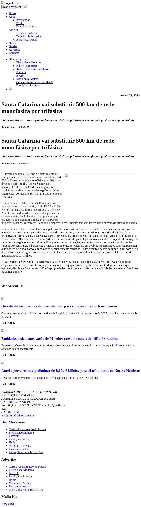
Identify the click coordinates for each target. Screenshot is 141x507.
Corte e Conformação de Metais (34, 82)
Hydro (20, 75)
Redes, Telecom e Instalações (33, 69)
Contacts (14, 52)
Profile (20, 23)
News (12, 43)
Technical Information (29, 36)
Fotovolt (21, 72)
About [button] (12, 16)
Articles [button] (13, 29)
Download (7, 503)
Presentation (23, 19)
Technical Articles (26, 33)
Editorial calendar (26, 26)
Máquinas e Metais (27, 78)
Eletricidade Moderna (28, 62)
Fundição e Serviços (28, 85)
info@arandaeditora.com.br (17, 415)
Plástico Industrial (26, 65)
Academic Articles (26, 39)
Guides (13, 46)
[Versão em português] (10, 89)
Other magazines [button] (18, 59)
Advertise (14, 49)
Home (12, 13)
